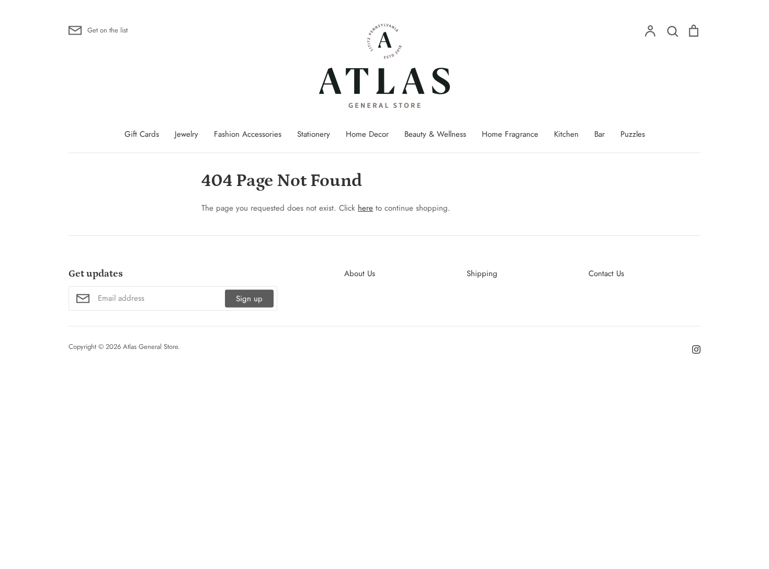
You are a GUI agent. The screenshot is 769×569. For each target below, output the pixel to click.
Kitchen (566, 134)
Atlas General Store (150, 347)
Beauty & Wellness (435, 134)
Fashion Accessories (247, 134)
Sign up (249, 298)
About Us (359, 273)
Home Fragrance (510, 134)
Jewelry (186, 134)
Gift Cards (142, 134)
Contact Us (606, 273)
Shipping (482, 273)
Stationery (313, 134)
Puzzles (632, 134)
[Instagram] (692, 348)
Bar (599, 134)
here (365, 208)
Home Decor (367, 134)
